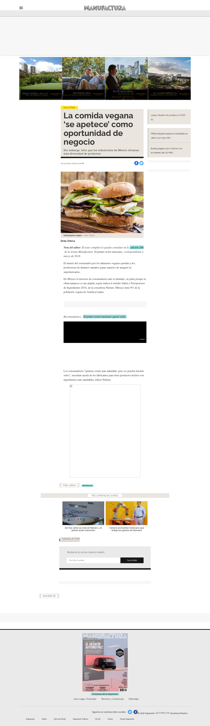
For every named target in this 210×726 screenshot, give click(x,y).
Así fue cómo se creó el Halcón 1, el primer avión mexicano (83, 529)
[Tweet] (141, 163)
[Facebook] (136, 163)
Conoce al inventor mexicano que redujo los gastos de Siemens (126, 529)
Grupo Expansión (127, 719)
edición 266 (137, 247)
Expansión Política (80, 719)
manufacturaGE (130, 712)
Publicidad (133, 699)
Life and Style (60, 719)
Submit (132, 560)
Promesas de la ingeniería (105, 694)
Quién (44, 719)
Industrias (69, 107)
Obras (110, 719)
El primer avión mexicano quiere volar (104, 316)
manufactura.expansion (135, 712)
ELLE (97, 719)
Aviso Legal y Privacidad (85, 699)
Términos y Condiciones (112, 699)
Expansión (30, 719)
